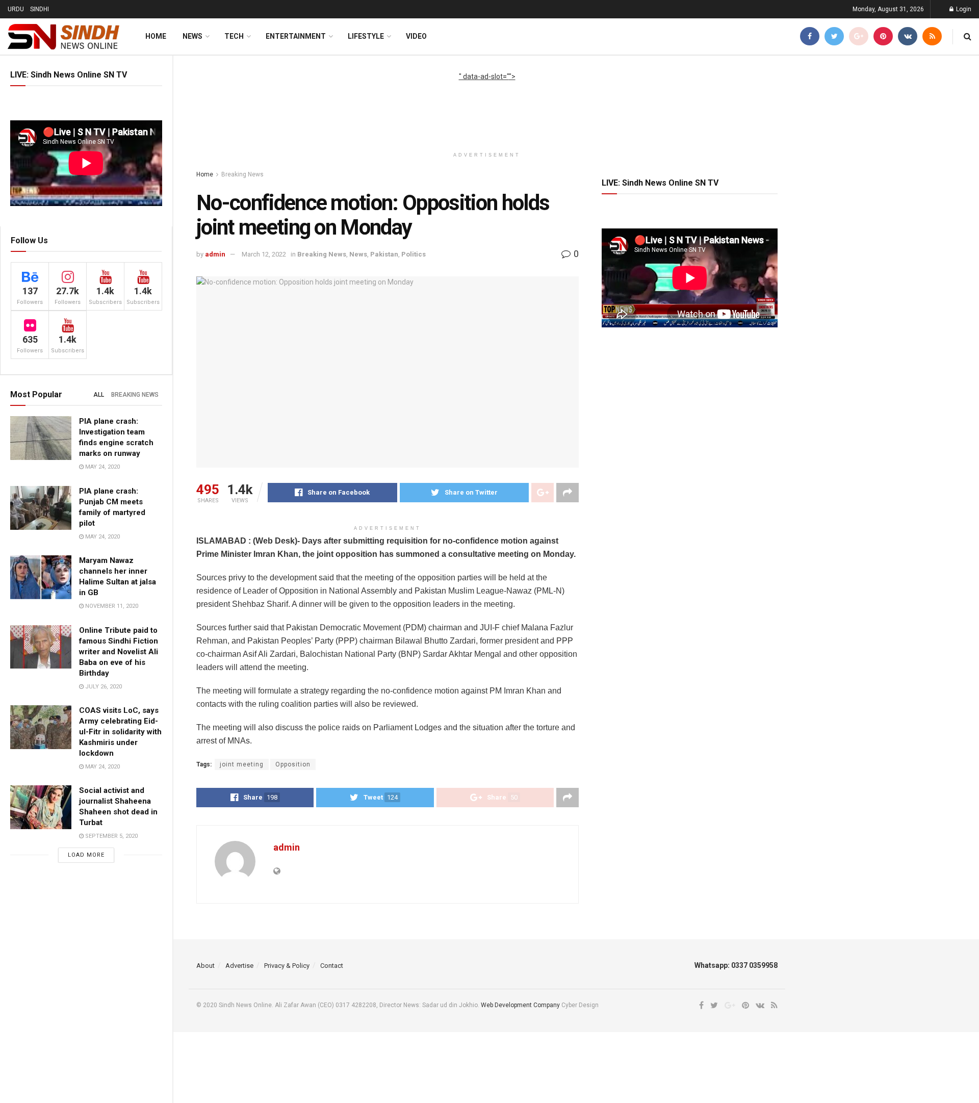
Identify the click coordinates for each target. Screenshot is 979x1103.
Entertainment (296, 36)
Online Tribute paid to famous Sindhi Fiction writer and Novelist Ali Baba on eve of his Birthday (118, 652)
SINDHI (39, 9)
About (205, 965)
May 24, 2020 (102, 467)
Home (155, 36)
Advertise (239, 965)
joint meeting (242, 764)
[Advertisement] (487, 105)
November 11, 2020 (111, 606)
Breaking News (135, 394)
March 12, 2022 (264, 254)
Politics (413, 254)
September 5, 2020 (111, 836)
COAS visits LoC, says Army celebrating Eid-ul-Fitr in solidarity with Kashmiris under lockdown (120, 732)
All (98, 394)
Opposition (293, 764)
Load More (86, 855)
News (192, 36)
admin (215, 254)
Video (416, 36)
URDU (16, 9)
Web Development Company (520, 1005)
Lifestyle (366, 36)
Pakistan (384, 254)
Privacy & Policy (287, 965)
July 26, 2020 (103, 686)
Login (963, 9)
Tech (234, 36)
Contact (331, 965)
